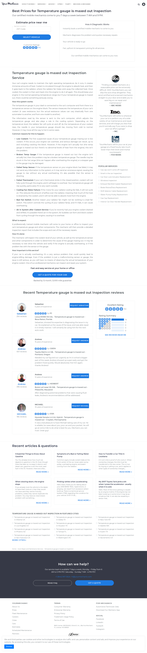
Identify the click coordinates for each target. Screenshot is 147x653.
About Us (16, 607)
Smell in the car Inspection (111, 173)
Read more (41, 472)
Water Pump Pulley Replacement (114, 195)
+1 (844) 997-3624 (62, 577)
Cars (14, 624)
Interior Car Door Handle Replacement (116, 202)
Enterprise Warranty (62, 610)
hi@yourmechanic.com (82, 577)
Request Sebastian (79, 305)
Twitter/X (99, 626)
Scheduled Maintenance (22, 630)
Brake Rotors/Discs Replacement (114, 187)
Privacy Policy (59, 613)
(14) (39, 48)
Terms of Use (59, 620)
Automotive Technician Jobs (107, 607)
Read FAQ (52, 583)
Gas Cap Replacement (109, 198)
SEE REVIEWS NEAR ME (115, 335)
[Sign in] (143, 4)
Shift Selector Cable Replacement (114, 191)
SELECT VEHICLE (31, 37)
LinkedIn (99, 622)
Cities (14, 620)
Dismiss (9, 646)
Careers (15, 617)
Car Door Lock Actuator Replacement (116, 177)
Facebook (100, 619)
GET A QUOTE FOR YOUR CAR (52, 275)
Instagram (100, 629)
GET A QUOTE (94, 583)
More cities (18, 540)
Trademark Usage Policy (64, 617)
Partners (15, 634)
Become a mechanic (82, 4)
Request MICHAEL (80, 406)
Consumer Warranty (62, 607)
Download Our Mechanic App (108, 610)
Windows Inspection (109, 180)
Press (14, 610)
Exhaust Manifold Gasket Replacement (116, 184)
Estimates (16, 627)
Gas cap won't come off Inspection (114, 170)
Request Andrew (80, 341)
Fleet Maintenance (19, 613)
